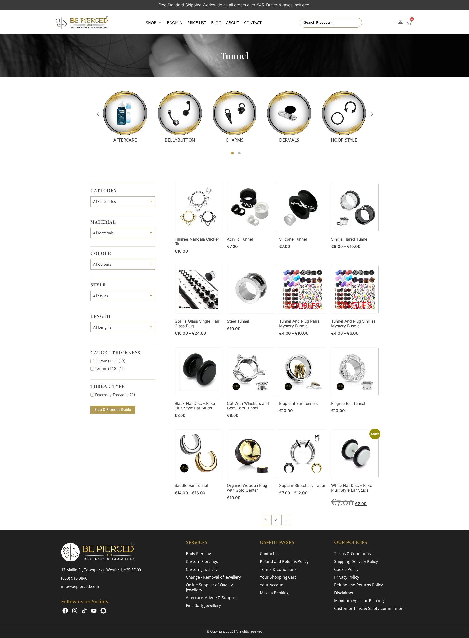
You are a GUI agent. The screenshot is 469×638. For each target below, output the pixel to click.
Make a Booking (274, 592)
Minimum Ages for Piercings (360, 600)
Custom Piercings (202, 561)
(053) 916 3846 (74, 578)
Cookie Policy (346, 569)
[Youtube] (94, 610)
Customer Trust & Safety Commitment (369, 608)
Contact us (270, 553)
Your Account (272, 585)
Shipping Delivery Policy (356, 561)
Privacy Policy (346, 577)
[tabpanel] (125, 116)
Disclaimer (344, 592)
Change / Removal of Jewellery (213, 577)
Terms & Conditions (278, 569)
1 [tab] (232, 153)
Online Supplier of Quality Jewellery (209, 587)
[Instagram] (75, 610)
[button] (153, 23)
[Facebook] (65, 610)
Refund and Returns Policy (284, 561)
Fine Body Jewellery (203, 605)
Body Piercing (198, 553)
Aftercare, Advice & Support (211, 597)
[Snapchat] (103, 610)
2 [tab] (239, 153)
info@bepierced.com (80, 586)
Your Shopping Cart (278, 577)
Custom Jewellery (201, 569)
